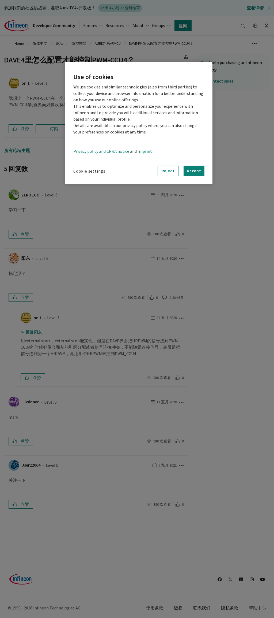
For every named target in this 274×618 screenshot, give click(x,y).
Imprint (145, 151)
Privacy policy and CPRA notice (101, 151)
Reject (168, 170)
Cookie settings (89, 171)
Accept (194, 170)
